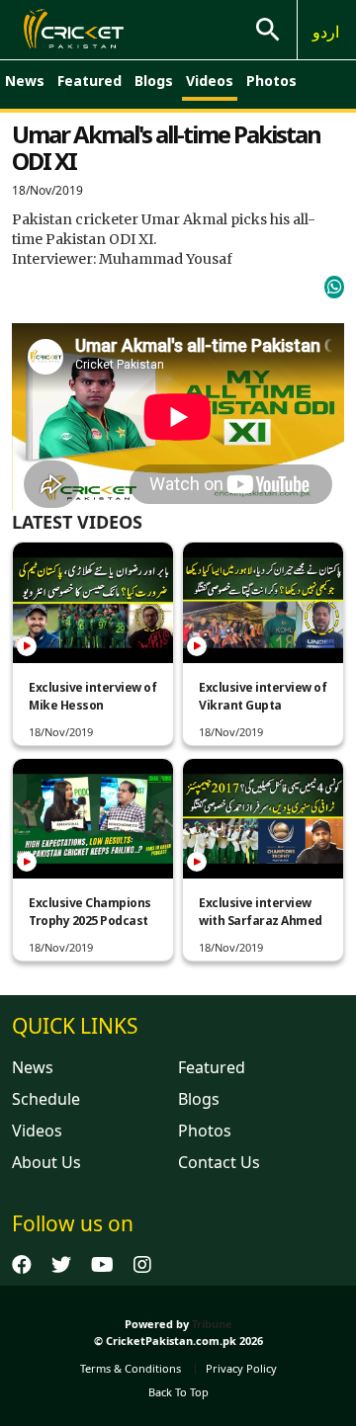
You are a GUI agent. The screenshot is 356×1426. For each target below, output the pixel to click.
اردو (325, 31)
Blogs (153, 80)
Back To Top (178, 1391)
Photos (271, 80)
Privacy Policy (241, 1368)
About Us (46, 1162)
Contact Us (219, 1162)
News (24, 80)
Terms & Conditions (130, 1368)
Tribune (212, 1323)
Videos (209, 80)
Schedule (46, 1099)
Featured (89, 80)
